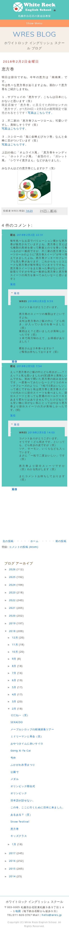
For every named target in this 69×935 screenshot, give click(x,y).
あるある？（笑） (21, 814)
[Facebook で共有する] (52, 211)
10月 (15, 651)
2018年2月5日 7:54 (29, 366)
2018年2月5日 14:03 (41, 432)
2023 (13, 592)
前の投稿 (61, 541)
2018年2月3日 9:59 (40, 301)
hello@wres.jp (52, 915)
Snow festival (20, 821)
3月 (14, 701)
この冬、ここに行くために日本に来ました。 (38, 807)
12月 (15, 637)
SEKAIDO (17, 722)
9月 (14, 658)
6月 (14, 680)
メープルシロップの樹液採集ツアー (32, 729)
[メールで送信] (42, 211)
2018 (13, 631)
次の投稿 (8, 541)
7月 (14, 673)
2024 (13, 584)
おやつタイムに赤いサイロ (27, 743)
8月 (14, 666)
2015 (13, 868)
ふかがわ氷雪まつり (23, 764)
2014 (13, 876)
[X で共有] (48, 211)
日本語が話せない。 (23, 800)
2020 (13, 615)
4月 (14, 694)
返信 (13, 284)
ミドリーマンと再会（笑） (27, 736)
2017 (13, 853)
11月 (15, 644)
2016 (13, 861)
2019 (13, 623)
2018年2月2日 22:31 (30, 235)
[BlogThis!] (45, 211)
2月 (14, 708)
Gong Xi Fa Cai (21, 750)
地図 (18, 911)
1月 (14, 844)
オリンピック (19, 793)
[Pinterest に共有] (55, 211)
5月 (14, 687)
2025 (13, 577)
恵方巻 (15, 828)
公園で (15, 772)
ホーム (34, 541)
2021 (13, 608)
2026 (13, 569)
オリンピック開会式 (23, 786)
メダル (15, 779)
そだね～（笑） (20, 715)
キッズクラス (19, 835)
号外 (13, 757)
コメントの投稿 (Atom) (23, 546)
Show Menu (34, 23)
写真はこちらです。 (41, 112)
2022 (13, 600)
